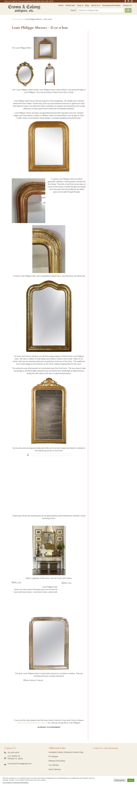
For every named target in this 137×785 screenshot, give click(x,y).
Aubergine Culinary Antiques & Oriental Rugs (65, 752)
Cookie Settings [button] (119, 780)
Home (60, 5)
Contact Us (127, 5)
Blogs (21, 19)
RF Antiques (53, 756)
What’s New (70, 5)
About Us (94, 5)
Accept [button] (131, 780)
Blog (87, 5)
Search (73, 10)
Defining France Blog (56, 761)
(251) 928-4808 (47, 1)
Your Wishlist (53, 765)
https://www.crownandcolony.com (31, 723)
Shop (79, 5)
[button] (82, 5)
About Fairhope (54, 769)
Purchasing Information (111, 5)
